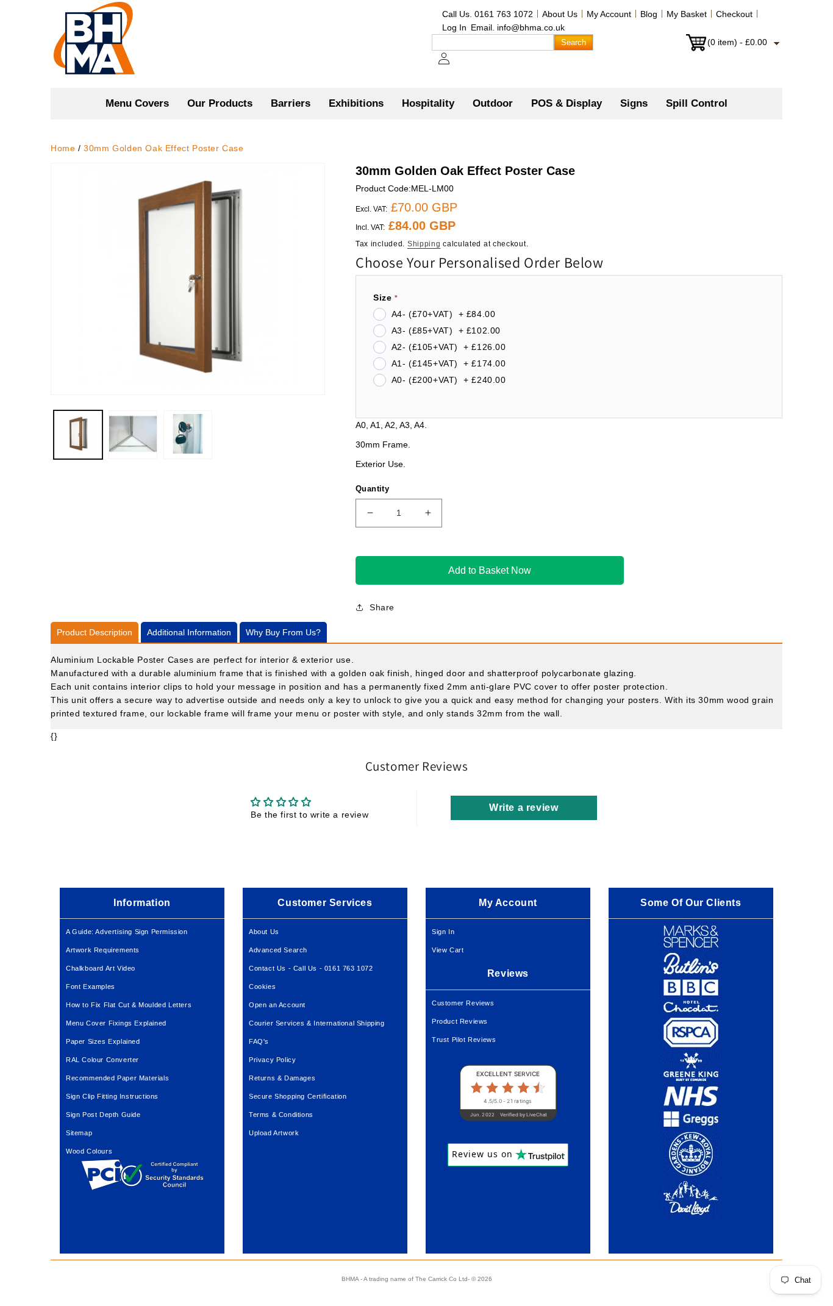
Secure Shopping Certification (297, 1096)
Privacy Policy (272, 1059)
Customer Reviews (463, 1003)
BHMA (350, 1279)
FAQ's (259, 1041)
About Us (559, 14)
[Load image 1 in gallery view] (78, 434)
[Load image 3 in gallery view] (187, 434)
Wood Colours (89, 1151)
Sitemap (79, 1133)
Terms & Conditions (281, 1114)
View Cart (447, 950)
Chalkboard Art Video (100, 968)
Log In (454, 27)
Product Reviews (460, 1021)
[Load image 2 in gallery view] (133, 434)
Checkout (734, 14)
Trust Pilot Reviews (464, 1039)
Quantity (372, 488)
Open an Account (277, 1004)
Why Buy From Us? (283, 632)
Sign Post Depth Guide (103, 1114)
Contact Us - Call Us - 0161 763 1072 (311, 968)
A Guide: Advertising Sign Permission (127, 931)
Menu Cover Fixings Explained (116, 1023)
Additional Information (189, 632)
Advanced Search (278, 950)
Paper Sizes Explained (103, 1041)
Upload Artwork (274, 1133)
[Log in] (451, 64)
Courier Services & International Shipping (317, 1023)
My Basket (687, 14)
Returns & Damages (282, 1078)
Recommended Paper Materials (117, 1078)
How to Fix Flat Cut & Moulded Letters (128, 1004)
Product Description (94, 632)
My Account (609, 14)
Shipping (424, 244)
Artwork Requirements (103, 950)
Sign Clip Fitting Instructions (112, 1096)
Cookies (262, 986)
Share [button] (382, 607)
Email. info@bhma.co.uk (518, 27)
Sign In (443, 931)
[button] (220, 104)
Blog (648, 14)
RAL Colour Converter (102, 1059)
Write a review (523, 807)
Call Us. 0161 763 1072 (487, 14)
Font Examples (90, 986)
